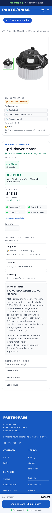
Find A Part (33, 468)
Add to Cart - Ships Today (26, 504)
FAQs (5, 463)
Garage (31, 463)
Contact (6, 479)
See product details (15, 218)
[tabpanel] (32, 64)
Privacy (31, 490)
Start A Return (10, 484)
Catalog (31, 457)
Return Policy (34, 484)
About (6, 457)
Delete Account (10, 490)
